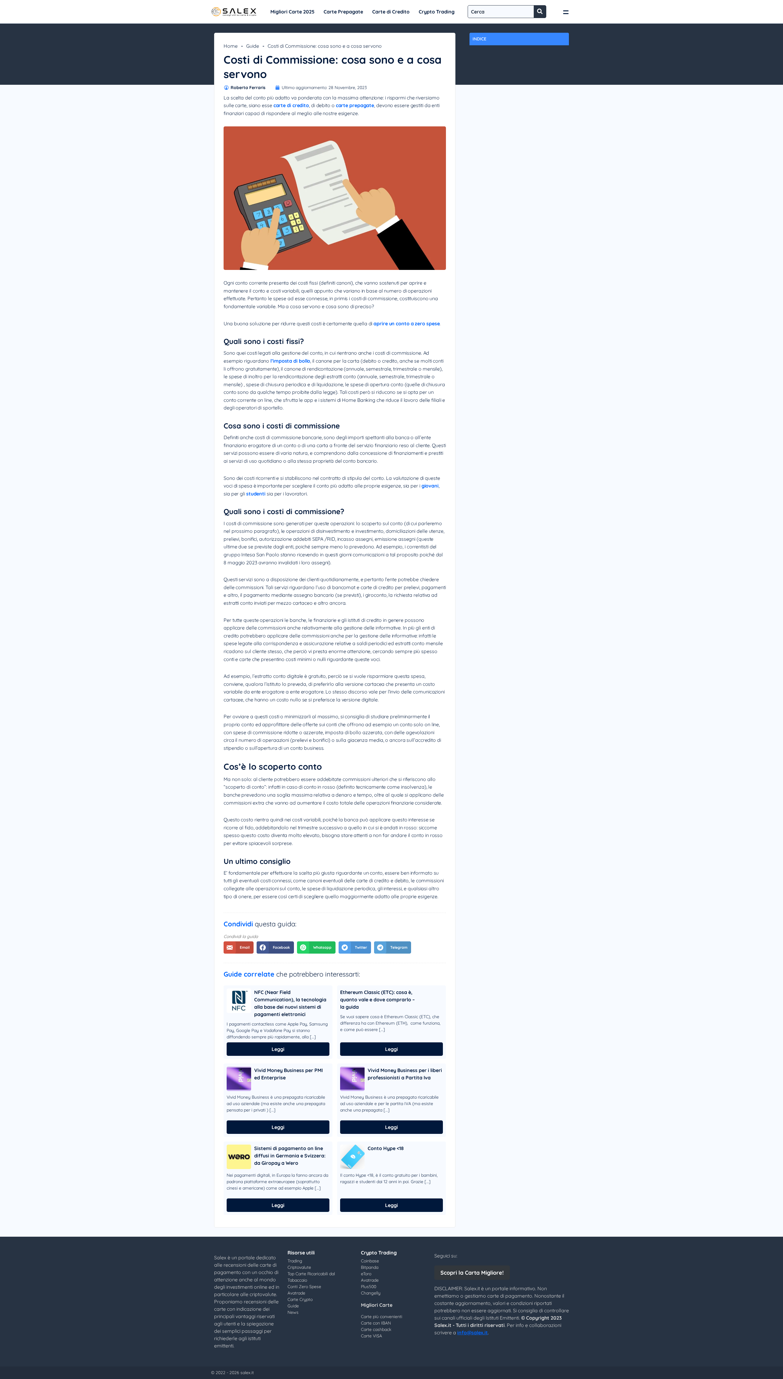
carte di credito (291, 105)
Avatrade (296, 1293)
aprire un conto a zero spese (406, 323)
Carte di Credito (391, 12)
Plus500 (368, 1286)
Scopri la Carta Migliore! (472, 1272)
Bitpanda (369, 1267)
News (293, 1312)
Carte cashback (376, 1329)
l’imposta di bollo (290, 361)
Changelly (370, 1293)
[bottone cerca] (540, 12)
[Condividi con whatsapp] (316, 947)
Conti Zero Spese (304, 1286)
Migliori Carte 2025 (292, 12)
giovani (430, 486)
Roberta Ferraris (248, 87)
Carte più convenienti (381, 1316)
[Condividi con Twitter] (355, 947)
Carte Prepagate (343, 12)
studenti (255, 494)
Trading (295, 1261)
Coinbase (370, 1261)
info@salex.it (472, 1332)
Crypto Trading (437, 12)
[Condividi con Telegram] (392, 947)
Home (231, 46)
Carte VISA (371, 1336)
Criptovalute (299, 1267)
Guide (252, 46)
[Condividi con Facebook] (275, 947)
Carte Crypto (300, 1299)
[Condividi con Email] (239, 947)
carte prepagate (355, 105)
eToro (366, 1273)
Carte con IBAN (376, 1323)
